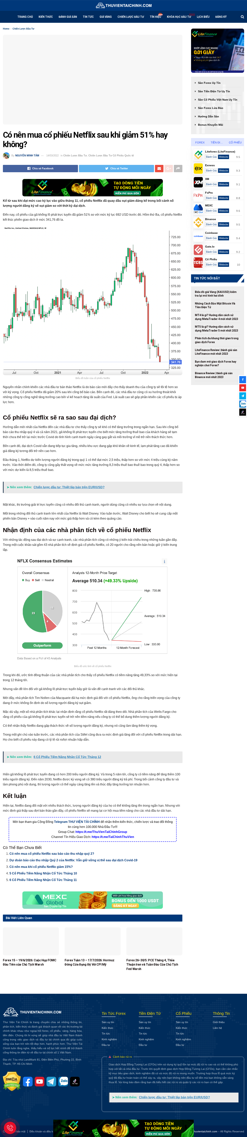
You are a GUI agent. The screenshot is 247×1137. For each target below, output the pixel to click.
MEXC (209, 205)
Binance (210, 219)
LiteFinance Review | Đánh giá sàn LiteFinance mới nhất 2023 (216, 351)
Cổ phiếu (235, 142)
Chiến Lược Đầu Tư (131, 16)
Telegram (61, 821)
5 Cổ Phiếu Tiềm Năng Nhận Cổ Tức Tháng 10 (43, 873)
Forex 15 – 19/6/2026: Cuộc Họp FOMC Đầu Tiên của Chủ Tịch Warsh (29, 962)
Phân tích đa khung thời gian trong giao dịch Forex (217, 340)
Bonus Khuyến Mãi (210, 124)
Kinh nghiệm (109, 1039)
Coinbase (211, 232)
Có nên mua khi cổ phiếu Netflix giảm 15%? (41, 866)
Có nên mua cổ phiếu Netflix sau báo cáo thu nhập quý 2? (51, 853)
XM (207, 179)
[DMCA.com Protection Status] (13, 1081)
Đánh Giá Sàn (68, 16)
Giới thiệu (219, 1022)
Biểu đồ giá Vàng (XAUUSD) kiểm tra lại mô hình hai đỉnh (216, 293)
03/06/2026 (131, 974)
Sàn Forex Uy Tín (209, 82)
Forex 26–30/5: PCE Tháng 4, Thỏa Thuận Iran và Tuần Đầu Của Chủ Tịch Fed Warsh (152, 964)
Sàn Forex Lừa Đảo (210, 107)
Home (6, 28)
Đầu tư (106, 1044)
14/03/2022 (52, 155)
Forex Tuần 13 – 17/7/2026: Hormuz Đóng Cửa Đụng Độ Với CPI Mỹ (89, 962)
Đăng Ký (221, 16)
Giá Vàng (106, 16)
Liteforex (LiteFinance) (220, 151)
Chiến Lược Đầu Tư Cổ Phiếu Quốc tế (111, 155)
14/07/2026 (8, 970)
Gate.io (210, 246)
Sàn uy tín (108, 1022)
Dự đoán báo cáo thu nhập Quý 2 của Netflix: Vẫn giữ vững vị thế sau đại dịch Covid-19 (73, 860)
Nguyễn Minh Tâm (27, 155)
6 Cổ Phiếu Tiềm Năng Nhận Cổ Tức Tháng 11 (43, 880)
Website (223, 156)
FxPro (209, 192)
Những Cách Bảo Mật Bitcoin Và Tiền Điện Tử (215, 305)
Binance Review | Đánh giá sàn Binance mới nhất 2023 (214, 375)
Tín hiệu (155, 16)
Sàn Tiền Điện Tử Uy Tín (214, 91)
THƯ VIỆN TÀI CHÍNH (84, 821)
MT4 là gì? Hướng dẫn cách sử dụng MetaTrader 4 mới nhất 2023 (216, 317)
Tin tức (88, 16)
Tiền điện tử (219, 142)
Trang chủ (25, 16)
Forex (199, 142)
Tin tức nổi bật (207, 278)
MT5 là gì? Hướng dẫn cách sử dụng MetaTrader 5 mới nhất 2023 (216, 328)
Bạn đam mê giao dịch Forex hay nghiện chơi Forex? (215, 363)
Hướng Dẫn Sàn (208, 116)
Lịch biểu (203, 16)
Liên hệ (217, 1027)
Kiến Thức (46, 16)
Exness (210, 165)
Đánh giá (211, 156)
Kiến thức (107, 1027)
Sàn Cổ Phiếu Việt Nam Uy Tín (217, 99)
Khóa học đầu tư (179, 16)
